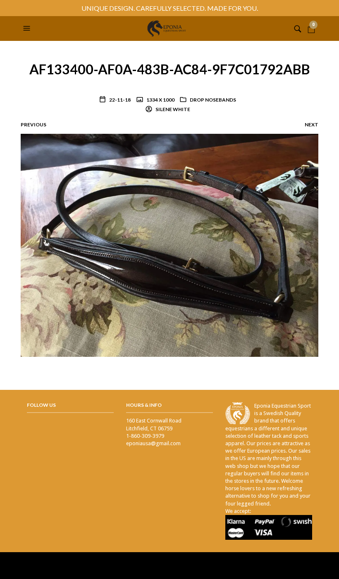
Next (311, 124)
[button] (28, 28)
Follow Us (41, 405)
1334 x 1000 (160, 100)
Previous (33, 124)
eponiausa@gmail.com (153, 443)
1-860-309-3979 (145, 436)
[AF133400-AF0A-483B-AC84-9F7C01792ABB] (169, 245)
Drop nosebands (213, 100)
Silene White (172, 109)
